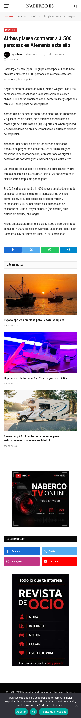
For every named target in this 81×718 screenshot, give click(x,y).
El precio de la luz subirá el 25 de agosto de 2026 (35, 378)
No (33, 711)
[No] (76, 705)
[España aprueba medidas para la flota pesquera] (40, 294)
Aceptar (21, 711)
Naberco (19, 54)
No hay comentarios (56, 54)
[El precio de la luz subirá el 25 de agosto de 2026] (40, 352)
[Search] (75, 6)
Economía (10, 30)
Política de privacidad (53, 711)
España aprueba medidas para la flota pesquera (34, 320)
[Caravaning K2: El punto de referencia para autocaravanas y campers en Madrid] (40, 410)
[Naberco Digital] (40, 6)
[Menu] (6, 6)
